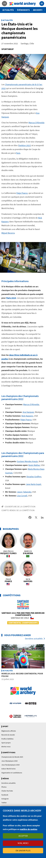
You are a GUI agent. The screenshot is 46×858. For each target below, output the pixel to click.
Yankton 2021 (25, 145)
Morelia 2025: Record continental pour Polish (22, 674)
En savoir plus (23, 850)
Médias (5, 779)
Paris (18, 153)
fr (4, 3)
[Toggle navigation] (41, 3)
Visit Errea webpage (31, 703)
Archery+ (38, 10)
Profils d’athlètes (7, 739)
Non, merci (23, 843)
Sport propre (6, 743)
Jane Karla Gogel (33, 484)
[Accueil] (22, 3)
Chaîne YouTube (7, 791)
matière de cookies (28, 829)
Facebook (4, 795)
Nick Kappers (27, 415)
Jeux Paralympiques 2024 (10, 765)
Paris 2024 (11, 298)
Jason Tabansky (24, 491)
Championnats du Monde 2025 (12, 757)
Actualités (8, 10)
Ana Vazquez (28, 412)
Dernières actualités (34, 638)
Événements (23, 10)
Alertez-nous (5, 746)
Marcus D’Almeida (36, 122)
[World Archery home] (23, 691)
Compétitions (8, 753)
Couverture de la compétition (20, 506)
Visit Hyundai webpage (15, 703)
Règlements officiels (8, 731)
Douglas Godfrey (34, 476)
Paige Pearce (22, 193)
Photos (3, 787)
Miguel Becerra (8, 233)
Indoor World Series (8, 769)
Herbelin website (31, 716)
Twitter (4, 803)
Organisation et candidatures (11, 773)
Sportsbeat (7, 49)
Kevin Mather (34, 465)
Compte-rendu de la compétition (18, 510)
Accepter (23, 835)
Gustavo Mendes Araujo (27, 461)
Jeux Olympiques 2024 (9, 761)
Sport (5, 726)
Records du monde (8, 735)
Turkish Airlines (15, 716)
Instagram (5, 799)
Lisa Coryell (22, 495)
